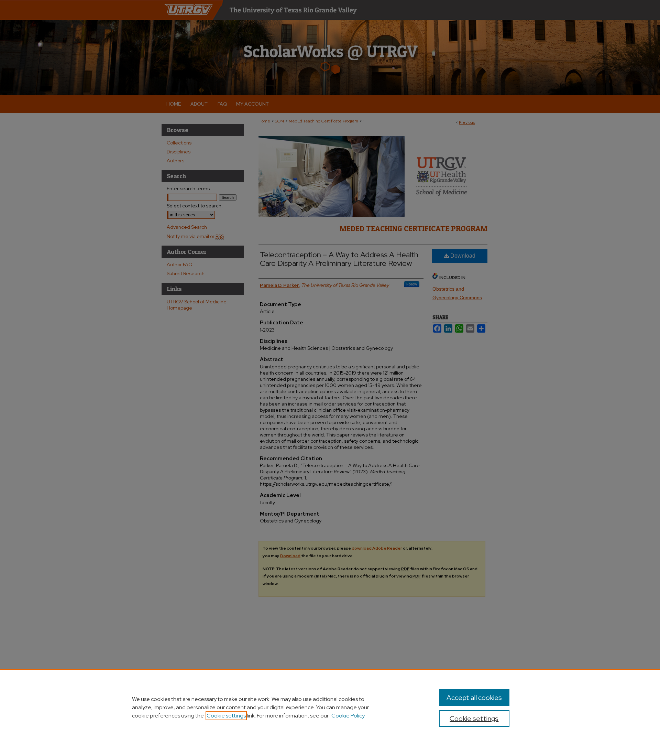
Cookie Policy (348, 715)
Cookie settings (226, 715)
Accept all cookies (474, 697)
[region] (330, 707)
